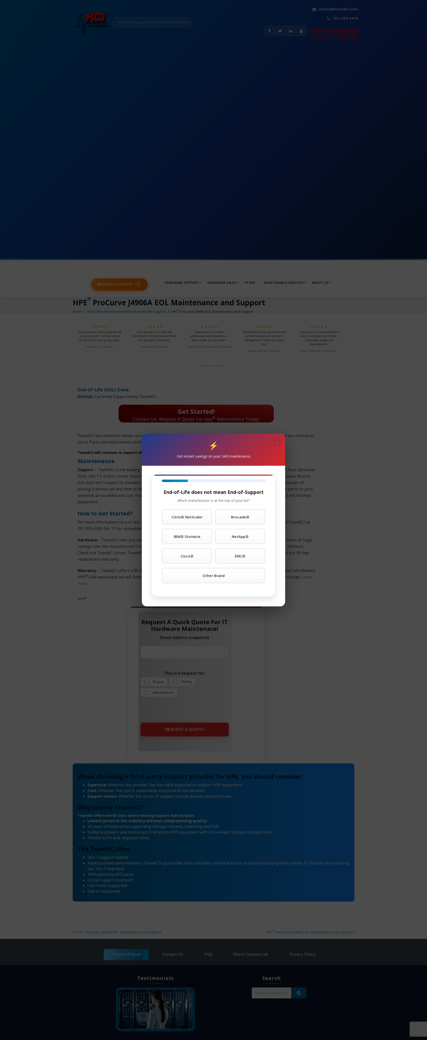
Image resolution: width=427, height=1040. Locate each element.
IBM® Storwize (187, 536)
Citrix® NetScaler (187, 516)
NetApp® (240, 536)
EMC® (240, 555)
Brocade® (240, 516)
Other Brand (213, 575)
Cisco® (187, 555)
